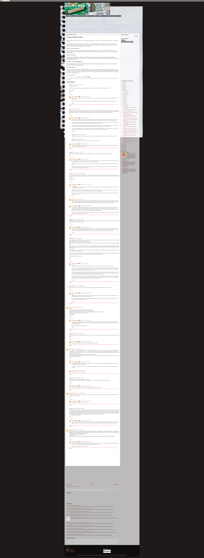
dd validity (89, 78)
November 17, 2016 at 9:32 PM (85, 401)
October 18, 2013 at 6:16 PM (78, 307)
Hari (72, 199)
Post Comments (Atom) (75, 486)
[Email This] (85, 76)
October (124, 93)
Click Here (90, 230)
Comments (106, 552)
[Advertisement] (97, 25)
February (125, 104)
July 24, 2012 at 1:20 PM (78, 152)
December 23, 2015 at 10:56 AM (85, 341)
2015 (123, 85)
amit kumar (74, 370)
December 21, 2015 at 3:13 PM (79, 333)
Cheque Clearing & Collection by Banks (73, 505)
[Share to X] (87, 76)
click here (68, 41)
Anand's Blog (75, 5)
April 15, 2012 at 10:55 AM (84, 96)
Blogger (125, 555)
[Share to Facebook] (88, 76)
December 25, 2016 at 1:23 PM (85, 420)
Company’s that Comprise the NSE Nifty (130, 128)
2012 (123, 89)
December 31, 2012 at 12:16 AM (79, 173)
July (124, 97)
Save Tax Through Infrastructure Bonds (129, 118)
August (124, 96)
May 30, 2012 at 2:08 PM (80, 134)
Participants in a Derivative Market (129, 131)
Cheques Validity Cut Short (127, 114)
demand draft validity (95, 78)
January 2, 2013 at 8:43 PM (85, 227)
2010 (123, 145)
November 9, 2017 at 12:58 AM (78, 429)
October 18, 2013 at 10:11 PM (85, 320)
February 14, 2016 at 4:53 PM (78, 199)
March (124, 103)
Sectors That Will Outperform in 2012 (129, 109)
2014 (123, 86)
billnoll (118, 555)
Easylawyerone (71, 393)
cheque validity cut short (83, 78)
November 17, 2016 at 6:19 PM (80, 393)
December (125, 90)
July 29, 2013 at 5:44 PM (78, 238)
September (125, 94)
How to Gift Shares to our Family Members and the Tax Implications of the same (79, 531)
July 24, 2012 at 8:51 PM (84, 159)
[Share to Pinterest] (89, 76)
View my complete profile (70, 551)
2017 (123, 82)
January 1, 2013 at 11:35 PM (78, 219)
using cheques (68, 79)
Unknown (70, 307)
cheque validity (76, 78)
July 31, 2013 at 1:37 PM (84, 263)
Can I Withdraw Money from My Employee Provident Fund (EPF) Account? (78, 508)
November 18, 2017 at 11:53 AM (85, 441)
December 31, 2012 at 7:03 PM (85, 184)
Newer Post (69, 484)
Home (93, 484)
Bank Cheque (71, 78)
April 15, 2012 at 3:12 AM (78, 84)
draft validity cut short (107, 78)
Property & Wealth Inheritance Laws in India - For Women (76, 534)
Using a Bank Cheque (97, 40)
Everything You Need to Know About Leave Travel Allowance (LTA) (77, 511)
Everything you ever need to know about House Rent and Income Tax (78, 522)
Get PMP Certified (126, 152)
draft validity (101, 78)
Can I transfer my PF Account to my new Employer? (75, 528)
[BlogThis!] (86, 76)
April (124, 101)
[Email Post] (83, 76)
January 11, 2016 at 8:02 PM (81, 370)
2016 (123, 83)
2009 (123, 146)
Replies (71, 94)
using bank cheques (114, 78)
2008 (123, 148)
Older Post (116, 484)
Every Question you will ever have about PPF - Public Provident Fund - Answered (80, 525)
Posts (105, 550)
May (124, 100)
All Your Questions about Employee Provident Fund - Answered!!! (77, 514)
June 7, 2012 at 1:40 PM (80, 139)
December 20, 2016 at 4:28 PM (79, 408)
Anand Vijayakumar (75, 96)
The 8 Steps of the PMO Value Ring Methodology (131, 154)
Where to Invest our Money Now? (128, 137)
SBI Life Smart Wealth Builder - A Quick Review (79, 517)
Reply (70, 92)
